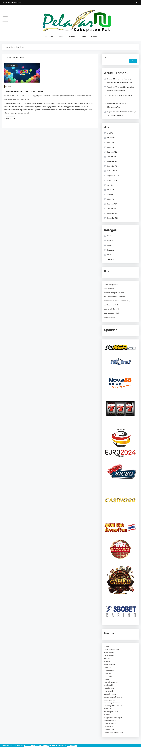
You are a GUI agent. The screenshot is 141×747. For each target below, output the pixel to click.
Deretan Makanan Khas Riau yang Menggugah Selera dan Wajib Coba (119, 80)
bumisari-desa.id (110, 724)
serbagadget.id (109, 664)
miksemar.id (108, 691)
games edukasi (86, 95)
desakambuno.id (110, 721)
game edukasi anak (67, 95)
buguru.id (107, 673)
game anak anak (44, 95)
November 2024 (113, 166)
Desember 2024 (113, 161)
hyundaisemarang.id (111, 682)
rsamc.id (107, 715)
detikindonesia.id (110, 694)
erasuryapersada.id (111, 712)
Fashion (110, 240)
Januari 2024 (112, 209)
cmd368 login (109, 289)
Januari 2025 (112, 157)
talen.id (106, 647)
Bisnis (60, 36)
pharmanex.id (109, 730)
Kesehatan (48, 36)
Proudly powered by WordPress (36, 745)
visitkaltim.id (108, 727)
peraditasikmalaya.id (111, 650)
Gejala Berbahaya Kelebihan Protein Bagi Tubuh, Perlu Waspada (121, 113)
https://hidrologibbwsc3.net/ (114, 293)
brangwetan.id (109, 670)
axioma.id (107, 709)
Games (94, 36)
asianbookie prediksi (111, 313)
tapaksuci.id (108, 685)
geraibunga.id (109, 655)
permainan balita (23, 99)
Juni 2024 (110, 185)
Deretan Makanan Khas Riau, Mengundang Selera (117, 105)
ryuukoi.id (107, 667)
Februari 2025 (112, 152)
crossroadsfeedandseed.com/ (115, 297)
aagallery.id (108, 679)
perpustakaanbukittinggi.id (113, 733)
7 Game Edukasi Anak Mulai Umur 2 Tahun (23, 91)
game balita (55, 95)
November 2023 (113, 218)
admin (22, 95)
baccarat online (109, 317)
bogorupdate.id (109, 700)
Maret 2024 (111, 199)
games (77, 95)
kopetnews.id (109, 652)
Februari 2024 (112, 204)
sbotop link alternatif (111, 309)
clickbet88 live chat (111, 305)
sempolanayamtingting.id (113, 697)
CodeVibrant (72, 745)
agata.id (107, 661)
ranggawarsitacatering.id (113, 718)
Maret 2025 (111, 147)
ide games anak (10, 99)
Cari (105, 57)
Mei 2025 (110, 142)
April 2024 (110, 194)
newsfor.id (108, 676)
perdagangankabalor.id (112, 703)
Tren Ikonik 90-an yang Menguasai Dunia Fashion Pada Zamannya (121, 89)
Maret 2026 (111, 138)
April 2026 (110, 133)
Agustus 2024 (112, 180)
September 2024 (113, 175)
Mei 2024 (110, 190)
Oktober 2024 (112, 171)
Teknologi (71, 36)
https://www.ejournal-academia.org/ (117, 301)
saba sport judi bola (111, 285)
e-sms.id (107, 658)
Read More (9, 118)
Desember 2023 (113, 213)
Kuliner (83, 36)
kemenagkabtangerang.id (113, 706)
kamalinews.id (109, 688)
